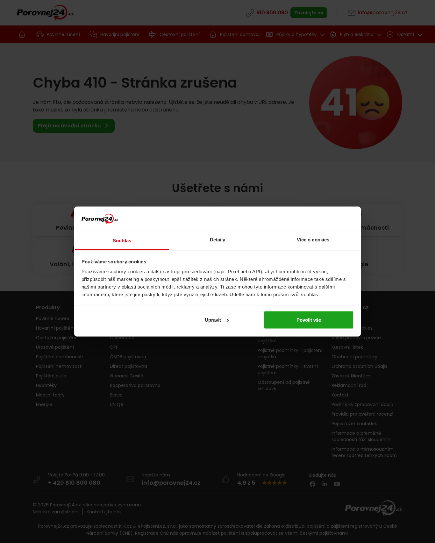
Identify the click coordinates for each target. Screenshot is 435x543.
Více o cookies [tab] (313, 239)
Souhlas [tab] (122, 240)
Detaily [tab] (217, 239)
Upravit (213, 319)
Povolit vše (308, 319)
